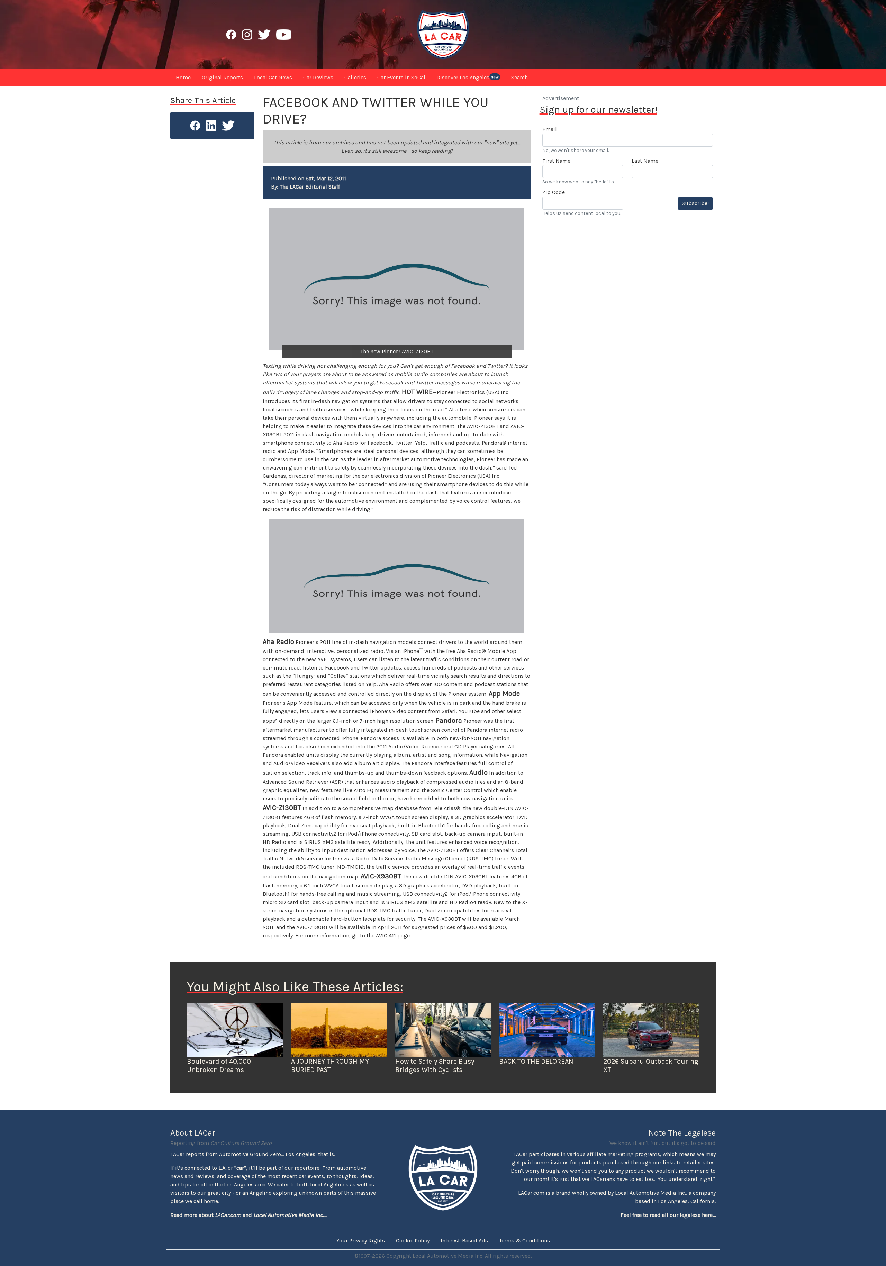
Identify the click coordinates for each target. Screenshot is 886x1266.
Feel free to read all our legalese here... (668, 1215)
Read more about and (247, 1215)
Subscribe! (695, 203)
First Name (556, 160)
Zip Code (553, 192)
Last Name (645, 160)
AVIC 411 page (393, 935)
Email (549, 129)
